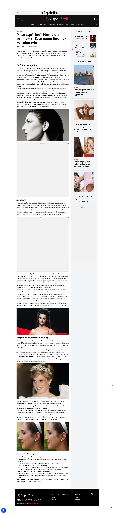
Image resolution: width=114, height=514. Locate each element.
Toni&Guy (77, 44)
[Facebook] (94, 19)
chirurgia (19, 212)
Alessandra (21, 46)
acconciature (35, 415)
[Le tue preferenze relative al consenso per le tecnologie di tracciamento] (112, 385)
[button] (72, 43)
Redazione (54, 499)
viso (37, 55)
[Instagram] (96, 19)
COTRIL (76, 35)
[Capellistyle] (57, 19)
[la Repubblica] (49, 13)
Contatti (53, 497)
